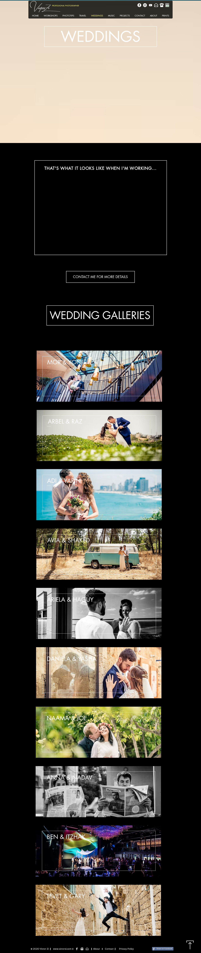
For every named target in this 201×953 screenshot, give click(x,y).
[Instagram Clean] (82, 949)
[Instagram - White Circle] (145, 5)
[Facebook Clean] (76, 949)
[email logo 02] (156, 5)
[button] (100, 276)
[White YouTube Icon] (150, 5)
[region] (100, 43)
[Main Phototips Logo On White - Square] (167, 5)
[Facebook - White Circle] (139, 5)
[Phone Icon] (162, 5)
